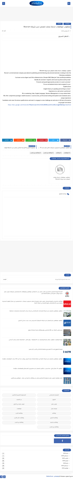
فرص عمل (54, 404)
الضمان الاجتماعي (54, 395)
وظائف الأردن (19, 413)
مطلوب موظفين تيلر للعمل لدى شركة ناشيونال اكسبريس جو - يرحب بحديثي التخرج (40, 320)
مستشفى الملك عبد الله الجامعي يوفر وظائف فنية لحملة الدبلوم (45, 330)
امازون (54, 399)
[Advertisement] (36, 14)
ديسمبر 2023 (64, 465)
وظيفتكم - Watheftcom (52, 476)
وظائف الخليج (54, 418)
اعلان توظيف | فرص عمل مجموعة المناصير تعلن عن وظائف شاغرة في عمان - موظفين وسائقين (36, 378)
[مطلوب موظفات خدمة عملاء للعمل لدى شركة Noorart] (60, 169)
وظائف (59, 23)
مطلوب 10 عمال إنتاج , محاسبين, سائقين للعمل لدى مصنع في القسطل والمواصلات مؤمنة (37, 368)
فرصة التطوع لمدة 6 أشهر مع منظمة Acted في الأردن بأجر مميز (45, 349)
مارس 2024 (65, 458)
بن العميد (19, 399)
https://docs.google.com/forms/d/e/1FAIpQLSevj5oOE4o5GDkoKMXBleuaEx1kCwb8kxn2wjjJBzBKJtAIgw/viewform (39, 105)
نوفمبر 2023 (65, 468)
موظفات (67, 23)
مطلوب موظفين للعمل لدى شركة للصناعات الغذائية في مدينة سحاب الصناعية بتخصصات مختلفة (36, 311)
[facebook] (62, 440)
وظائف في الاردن (48, 153)
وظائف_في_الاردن (35, 153)
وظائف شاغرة (54, 422)
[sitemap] (4, 476)
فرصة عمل (54, 408)
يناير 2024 (65, 463)
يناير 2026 (65, 453)
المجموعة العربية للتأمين (19, 395)
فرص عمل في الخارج (19, 404)
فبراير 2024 (65, 461)
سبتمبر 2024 (64, 456)
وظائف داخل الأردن (19, 418)
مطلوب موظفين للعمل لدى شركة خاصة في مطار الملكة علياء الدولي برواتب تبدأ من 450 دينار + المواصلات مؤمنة (32, 359)
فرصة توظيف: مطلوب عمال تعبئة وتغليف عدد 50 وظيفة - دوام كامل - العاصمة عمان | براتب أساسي (35, 340)
